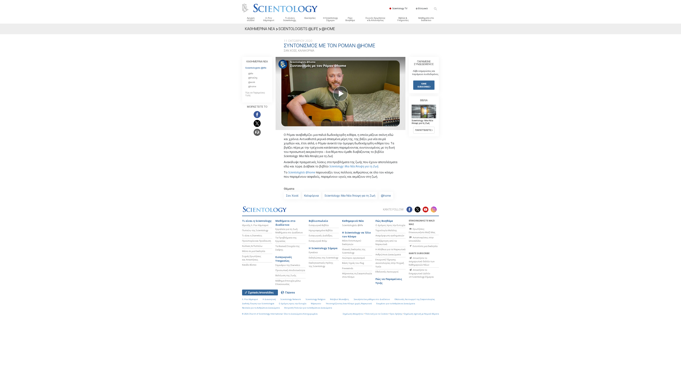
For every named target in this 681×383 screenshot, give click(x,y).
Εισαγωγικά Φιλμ (318, 240)
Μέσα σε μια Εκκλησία (253, 251)
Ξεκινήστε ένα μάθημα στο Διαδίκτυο (372, 299)
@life (250, 73)
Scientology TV (399, 8)
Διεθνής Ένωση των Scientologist (258, 303)
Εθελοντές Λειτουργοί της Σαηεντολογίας (415, 299)
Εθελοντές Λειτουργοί (386, 271)
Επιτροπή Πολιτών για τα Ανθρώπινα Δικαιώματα (308, 307)
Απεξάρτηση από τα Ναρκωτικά (386, 242)
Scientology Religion (315, 299)
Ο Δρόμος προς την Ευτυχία (390, 225)
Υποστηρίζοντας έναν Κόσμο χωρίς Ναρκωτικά (349, 303)
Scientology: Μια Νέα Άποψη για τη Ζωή (353, 166)
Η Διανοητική (269, 299)
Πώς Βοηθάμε (350, 19)
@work (251, 82)
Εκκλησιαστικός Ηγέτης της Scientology (321, 264)
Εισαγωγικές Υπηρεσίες (283, 259)
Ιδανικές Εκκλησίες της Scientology (353, 251)
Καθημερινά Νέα (353, 221)
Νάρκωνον (316, 303)
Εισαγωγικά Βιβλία (319, 225)
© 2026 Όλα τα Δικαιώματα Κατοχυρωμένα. (280, 313)
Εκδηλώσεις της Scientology (323, 257)
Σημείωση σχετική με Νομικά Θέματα (421, 313)
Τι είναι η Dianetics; (252, 235)
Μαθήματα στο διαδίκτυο (426, 19)
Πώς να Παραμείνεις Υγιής (388, 281)
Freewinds (347, 268)
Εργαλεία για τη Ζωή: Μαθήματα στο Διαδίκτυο (289, 230)
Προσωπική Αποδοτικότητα (290, 270)
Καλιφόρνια (311, 195)
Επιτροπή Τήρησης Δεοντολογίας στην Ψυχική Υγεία (389, 263)
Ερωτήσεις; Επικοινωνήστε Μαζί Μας (422, 230)
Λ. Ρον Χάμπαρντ (268, 19)
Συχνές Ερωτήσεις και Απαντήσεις (375, 19)
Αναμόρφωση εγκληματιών (389, 235)
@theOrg (252, 77)
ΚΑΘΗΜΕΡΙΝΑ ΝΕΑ (257, 61)
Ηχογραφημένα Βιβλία (321, 230)
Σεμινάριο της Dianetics (287, 265)
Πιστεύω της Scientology (255, 230)
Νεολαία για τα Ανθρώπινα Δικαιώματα (261, 307)
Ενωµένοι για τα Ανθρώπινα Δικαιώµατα (395, 303)
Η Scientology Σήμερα (330, 19)
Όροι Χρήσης (396, 313)
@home (386, 195)
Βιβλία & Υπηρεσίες (403, 19)
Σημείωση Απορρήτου (353, 313)
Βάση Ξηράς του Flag (353, 263)
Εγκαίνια (313, 252)
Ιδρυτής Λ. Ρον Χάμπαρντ (255, 225)
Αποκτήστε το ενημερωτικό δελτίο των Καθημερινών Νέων (421, 261)
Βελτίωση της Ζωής (285, 275)
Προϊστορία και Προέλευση (256, 240)
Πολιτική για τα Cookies (376, 313)
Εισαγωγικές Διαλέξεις (320, 235)
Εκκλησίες (310, 18)
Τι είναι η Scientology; (289, 19)
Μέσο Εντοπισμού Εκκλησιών (351, 242)
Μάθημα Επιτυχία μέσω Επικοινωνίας (288, 282)
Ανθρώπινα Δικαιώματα (388, 254)
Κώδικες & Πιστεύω (252, 246)
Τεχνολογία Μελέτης (386, 230)
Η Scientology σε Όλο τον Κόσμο (356, 234)
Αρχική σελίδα (250, 19)
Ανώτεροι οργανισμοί (353, 257)
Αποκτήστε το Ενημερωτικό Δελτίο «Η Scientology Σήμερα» (421, 273)
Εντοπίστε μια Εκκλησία (425, 246)
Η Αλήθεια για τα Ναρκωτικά (390, 249)
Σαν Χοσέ (292, 195)
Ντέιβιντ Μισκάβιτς (339, 299)
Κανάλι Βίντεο (249, 264)
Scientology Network (290, 299)
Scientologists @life (255, 67)
